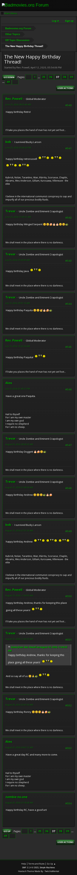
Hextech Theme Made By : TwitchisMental (38, 871)
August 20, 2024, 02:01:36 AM (19, 704)
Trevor (10, 211)
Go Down (9, 77)
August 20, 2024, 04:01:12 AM (19, 747)
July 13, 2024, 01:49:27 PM (17, 388)
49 (8, 82)
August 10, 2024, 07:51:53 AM (19, 530)
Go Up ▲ (51, 863)
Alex (8, 383)
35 (43, 77)
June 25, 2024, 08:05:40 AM (18, 104)
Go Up (7, 831)
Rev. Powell (13, 99)
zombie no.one (16, 797)
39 (71, 77)
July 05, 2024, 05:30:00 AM (17, 260)
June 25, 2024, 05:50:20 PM (18, 147)
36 (50, 77)
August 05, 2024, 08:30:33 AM (19, 444)
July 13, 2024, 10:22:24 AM (17, 346)
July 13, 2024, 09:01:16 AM (17, 303)
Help (23, 863)
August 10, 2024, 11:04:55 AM (19, 595)
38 (64, 77)
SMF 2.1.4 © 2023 (30, 867)
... (39, 77)
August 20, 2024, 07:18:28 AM (19, 802)
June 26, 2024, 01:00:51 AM (18, 216)
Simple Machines (47, 867)
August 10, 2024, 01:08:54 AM (19, 487)
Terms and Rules (36, 863)
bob (8, 142)
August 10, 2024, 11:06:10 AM (19, 638)
